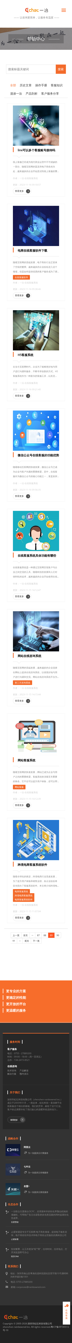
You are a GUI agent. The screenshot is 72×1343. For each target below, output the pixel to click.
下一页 (36, 940)
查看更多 (19, 191)
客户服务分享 (50, 93)
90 (57, 935)
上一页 (16, 935)
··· (32, 935)
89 (51, 935)
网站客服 (19, 787)
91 (14, 940)
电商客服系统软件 (23, 899)
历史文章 (26, 85)
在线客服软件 (21, 277)
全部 (13, 85)
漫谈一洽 (16, 93)
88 (45, 935)
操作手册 (41, 85)
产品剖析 (31, 93)
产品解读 (24, 1070)
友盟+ (27, 1186)
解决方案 (11, 1073)
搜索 (61, 69)
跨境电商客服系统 (23, 895)
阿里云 (27, 1147)
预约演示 (24, 1073)
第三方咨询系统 (22, 682)
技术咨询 (11, 1070)
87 (38, 935)
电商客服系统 (21, 891)
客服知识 (57, 85)
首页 (25, 935)
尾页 (27, 940)
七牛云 (27, 1166)
